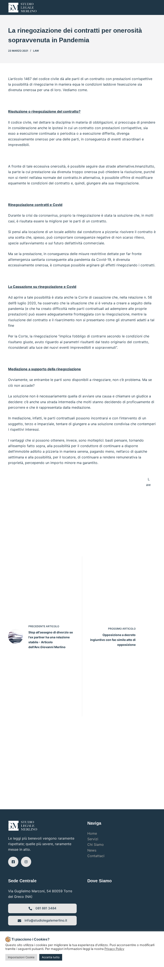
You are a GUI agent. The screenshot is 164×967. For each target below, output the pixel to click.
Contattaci (95, 856)
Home (92, 833)
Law (36, 50)
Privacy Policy (114, 949)
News (91, 850)
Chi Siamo (95, 844)
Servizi (92, 839)
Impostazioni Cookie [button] (21, 957)
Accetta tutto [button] (51, 957)
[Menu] (154, 7)
